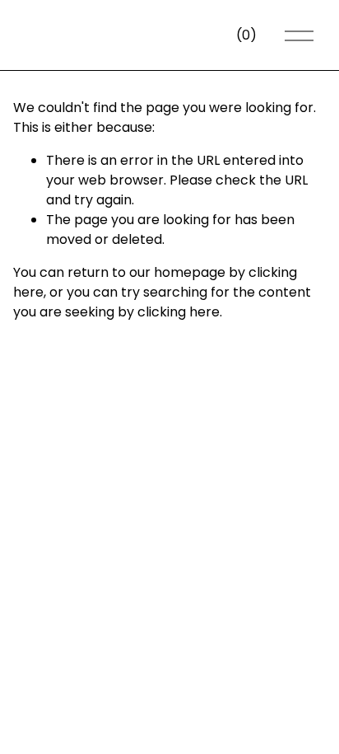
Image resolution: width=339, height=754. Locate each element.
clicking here (178, 311)
